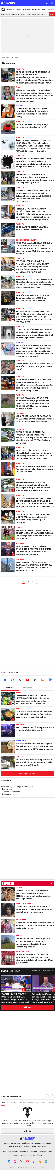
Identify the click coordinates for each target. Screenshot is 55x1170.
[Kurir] (8, 3)
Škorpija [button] (43, 1103)
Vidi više (27, 1131)
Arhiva (50, 1152)
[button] (52, 1096)
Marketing (7, 1152)
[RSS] (42, 680)
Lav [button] (24, 1103)
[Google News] (50, 680)
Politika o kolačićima (38, 1152)
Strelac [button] (51, 1103)
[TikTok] (35, 680)
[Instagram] (12, 680)
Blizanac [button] (14, 1103)
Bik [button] (8, 1103)
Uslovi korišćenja (35, 1155)
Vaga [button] (37, 1103)
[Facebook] (5, 680)
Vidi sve (27, 1007)
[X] (20, 680)
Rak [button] (20, 1103)
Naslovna (5, 58)
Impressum (24, 1152)
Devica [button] (30, 1103)
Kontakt (15, 1152)
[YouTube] (27, 680)
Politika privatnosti (20, 1155)
